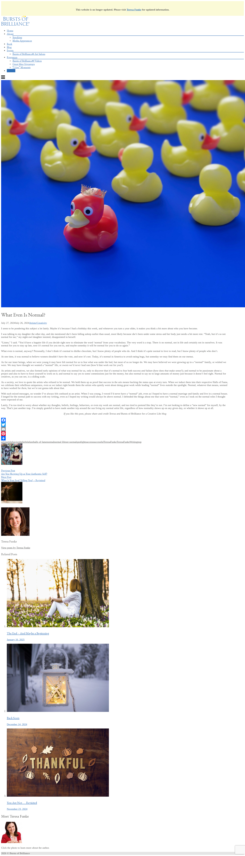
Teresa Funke (134, 9)
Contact (11, 70)
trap (139, 441)
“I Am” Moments (21, 67)
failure (30, 441)
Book (9, 44)
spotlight (81, 441)
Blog (9, 47)
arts (8, 441)
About (10, 34)
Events (10, 50)
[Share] (115, 438)
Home (10, 30)
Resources (12, 57)
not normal (71, 441)
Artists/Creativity (38, 322)
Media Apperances (22, 40)
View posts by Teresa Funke (15, 547)
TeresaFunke (110, 441)
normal (50, 441)
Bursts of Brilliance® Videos (27, 60)
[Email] (115, 429)
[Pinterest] (115, 433)
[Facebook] (115, 420)
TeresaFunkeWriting (127, 441)
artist (3, 441)
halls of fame (40, 441)
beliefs (23, 441)
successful (98, 441)
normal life (59, 441)
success (89, 441)
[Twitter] (115, 424)
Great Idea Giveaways (23, 64)
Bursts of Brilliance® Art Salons (28, 54)
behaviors (15, 441)
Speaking (17, 37)
